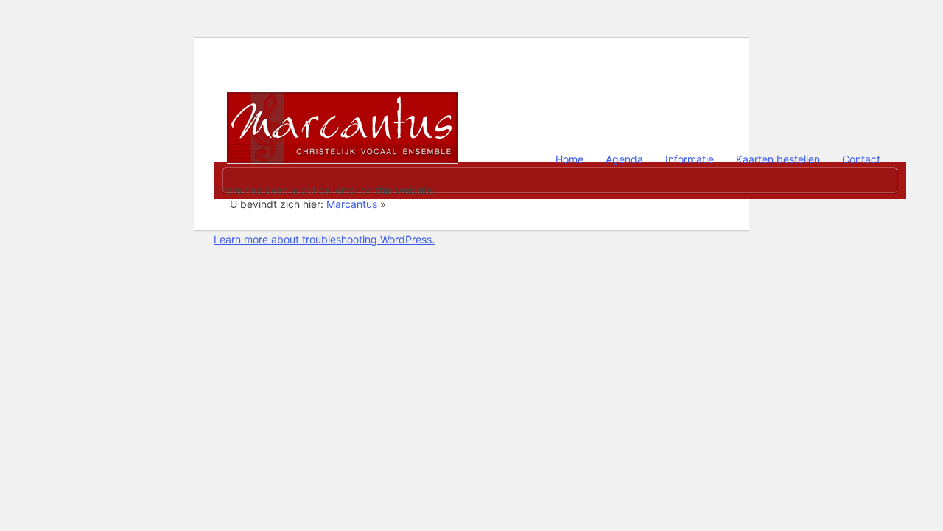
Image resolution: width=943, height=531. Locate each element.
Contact (861, 159)
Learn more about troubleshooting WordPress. (324, 239)
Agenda (624, 159)
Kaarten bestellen (778, 159)
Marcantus (342, 116)
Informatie (689, 159)
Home (569, 159)
